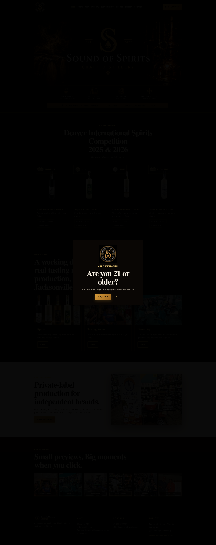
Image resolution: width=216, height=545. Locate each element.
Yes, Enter (103, 297)
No (117, 297)
